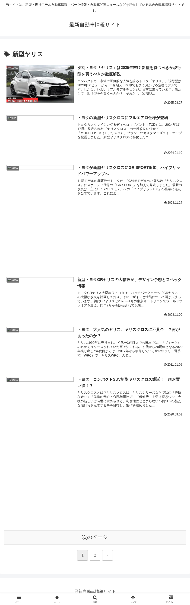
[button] (176, 585)
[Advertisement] (95, 233)
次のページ (95, 537)
